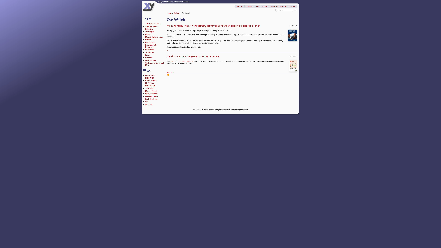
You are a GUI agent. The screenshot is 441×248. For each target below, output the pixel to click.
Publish (265, 6)
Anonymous (150, 75)
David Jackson (151, 80)
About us (274, 6)
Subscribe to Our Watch (168, 75)
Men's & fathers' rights (154, 37)
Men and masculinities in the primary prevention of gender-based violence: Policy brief (213, 25)
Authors (249, 6)
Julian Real (149, 88)
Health (147, 34)
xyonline (148, 104)
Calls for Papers (151, 26)
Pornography (150, 42)
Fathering (149, 29)
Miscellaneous (151, 40)
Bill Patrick (149, 78)
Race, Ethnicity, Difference (151, 46)
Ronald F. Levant (151, 96)
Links (257, 6)
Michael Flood (151, 91)
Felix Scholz (150, 86)
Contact (292, 6)
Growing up (149, 32)
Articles (240, 6)
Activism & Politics (153, 24)
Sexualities (149, 52)
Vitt (146, 102)
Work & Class (150, 60)
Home (169, 13)
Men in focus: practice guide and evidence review (193, 56)
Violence (148, 58)
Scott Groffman (151, 99)
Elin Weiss (149, 83)
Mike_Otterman (151, 94)
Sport (147, 55)
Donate (283, 6)
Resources (149, 50)
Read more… (171, 51)
